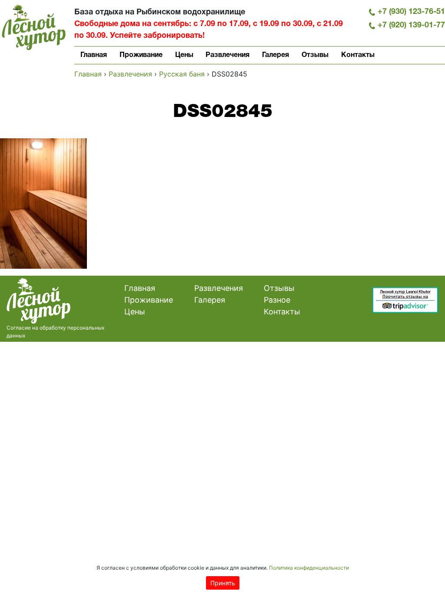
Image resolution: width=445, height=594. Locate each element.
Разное (277, 299)
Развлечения (227, 55)
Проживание (141, 55)
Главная (93, 55)
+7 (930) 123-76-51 (411, 12)
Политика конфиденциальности (309, 567)
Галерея (275, 55)
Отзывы (315, 55)
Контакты (358, 55)
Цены (184, 55)
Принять (222, 583)
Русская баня (182, 74)
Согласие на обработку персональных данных (55, 331)
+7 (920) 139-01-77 (411, 25)
